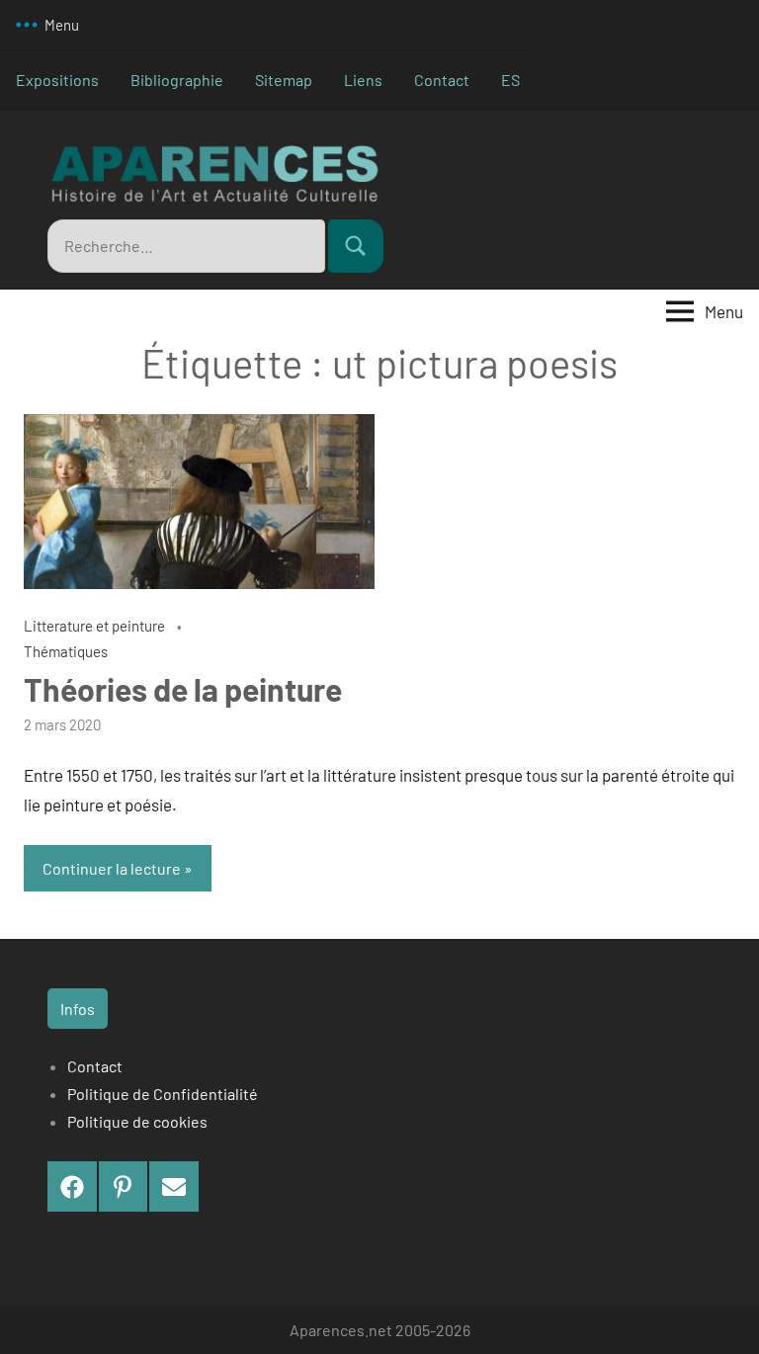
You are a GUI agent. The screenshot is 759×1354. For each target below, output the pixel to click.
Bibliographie (176, 79)
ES (510, 79)
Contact (441, 79)
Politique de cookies (137, 1121)
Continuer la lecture (111, 868)
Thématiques (66, 651)
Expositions (57, 79)
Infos (77, 1008)
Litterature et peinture (94, 626)
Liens (363, 79)
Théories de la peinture (183, 689)
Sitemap (283, 79)
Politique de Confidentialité (162, 1093)
